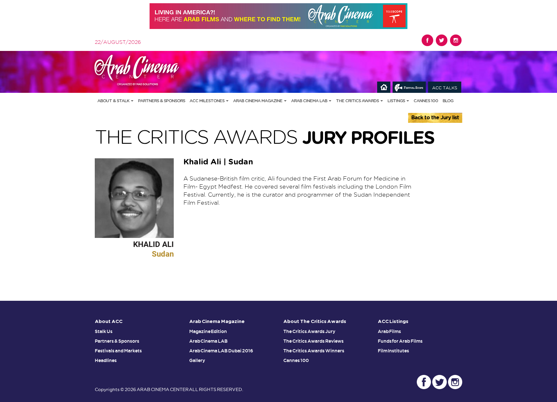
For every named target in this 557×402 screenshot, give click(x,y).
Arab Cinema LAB (309, 101)
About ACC (108, 321)
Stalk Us (103, 331)
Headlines (106, 360)
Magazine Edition (208, 331)
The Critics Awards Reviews (313, 341)
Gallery (197, 360)
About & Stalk (113, 101)
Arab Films (389, 331)
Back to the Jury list (435, 117)
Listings (396, 101)
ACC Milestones (207, 101)
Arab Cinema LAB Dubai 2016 (221, 350)
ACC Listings (393, 321)
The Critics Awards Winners (313, 350)
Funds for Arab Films (400, 341)
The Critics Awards (358, 101)
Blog (448, 101)
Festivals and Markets (118, 350)
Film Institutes (393, 350)
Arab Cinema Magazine (258, 101)
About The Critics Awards (314, 321)
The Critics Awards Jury (309, 331)
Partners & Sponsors (161, 101)
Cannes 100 (426, 101)
